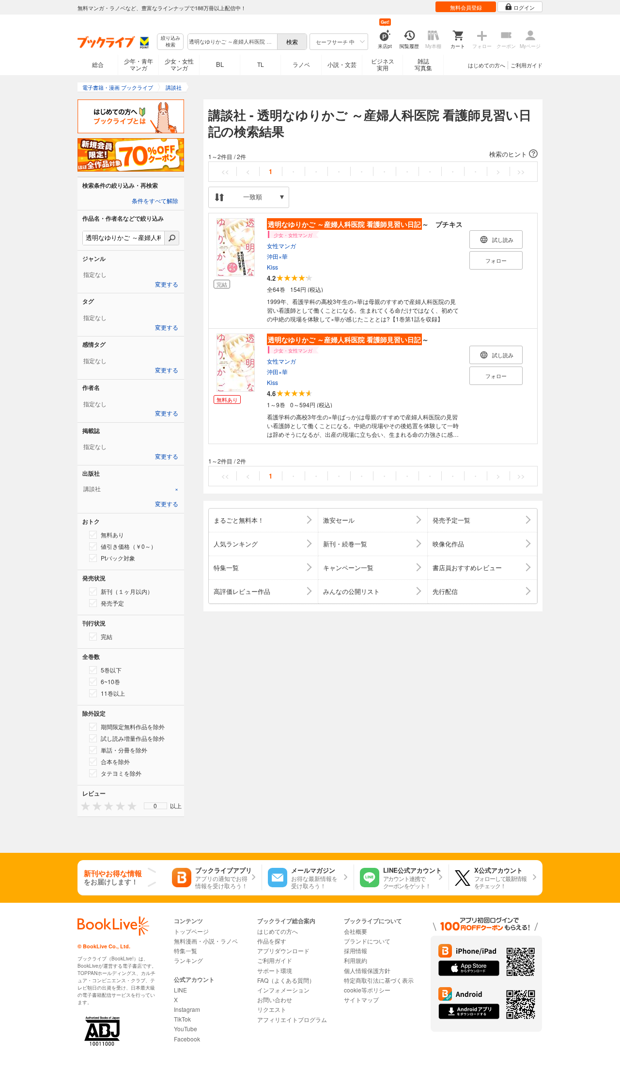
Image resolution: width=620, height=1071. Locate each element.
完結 (106, 636)
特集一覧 (185, 950)
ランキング (188, 960)
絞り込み (170, 41)
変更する (166, 284)
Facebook (187, 1039)
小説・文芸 (341, 64)
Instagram (187, 1009)
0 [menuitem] (155, 805)
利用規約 (355, 960)
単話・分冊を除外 (124, 750)
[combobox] (232, 41)
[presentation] (83, 805)
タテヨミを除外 (121, 773)
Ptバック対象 (118, 558)
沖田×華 (277, 256)
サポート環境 (274, 970)
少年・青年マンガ (138, 64)
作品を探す (271, 941)
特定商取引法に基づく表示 (379, 980)
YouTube (185, 1028)
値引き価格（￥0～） (128, 546)
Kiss (272, 267)
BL (220, 64)
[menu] (155, 805)
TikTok (182, 1019)
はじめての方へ (486, 65)
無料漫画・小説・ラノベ (206, 941)
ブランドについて (367, 941)
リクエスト (271, 1009)
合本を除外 (115, 761)
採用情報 (355, 950)
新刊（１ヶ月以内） (127, 591)
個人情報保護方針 (367, 970)
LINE (180, 990)
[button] (373, 154)
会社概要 (355, 931)
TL (260, 64)
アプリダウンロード (283, 950)
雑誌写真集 (423, 64)
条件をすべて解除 (155, 201)
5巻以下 (111, 670)
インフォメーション (283, 990)
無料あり (112, 534)
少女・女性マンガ (179, 64)
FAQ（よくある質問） (286, 980)
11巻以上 (113, 693)
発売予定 (112, 603)
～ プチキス (365, 224)
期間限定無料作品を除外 (133, 726)
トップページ (191, 931)
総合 (98, 64)
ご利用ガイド (526, 65)
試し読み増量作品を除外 (133, 738)
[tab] (130, 489)
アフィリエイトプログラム (292, 1019)
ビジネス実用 (382, 64)
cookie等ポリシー (367, 990)
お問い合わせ (274, 999)
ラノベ (301, 64)
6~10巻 (110, 681)
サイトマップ (361, 999)
